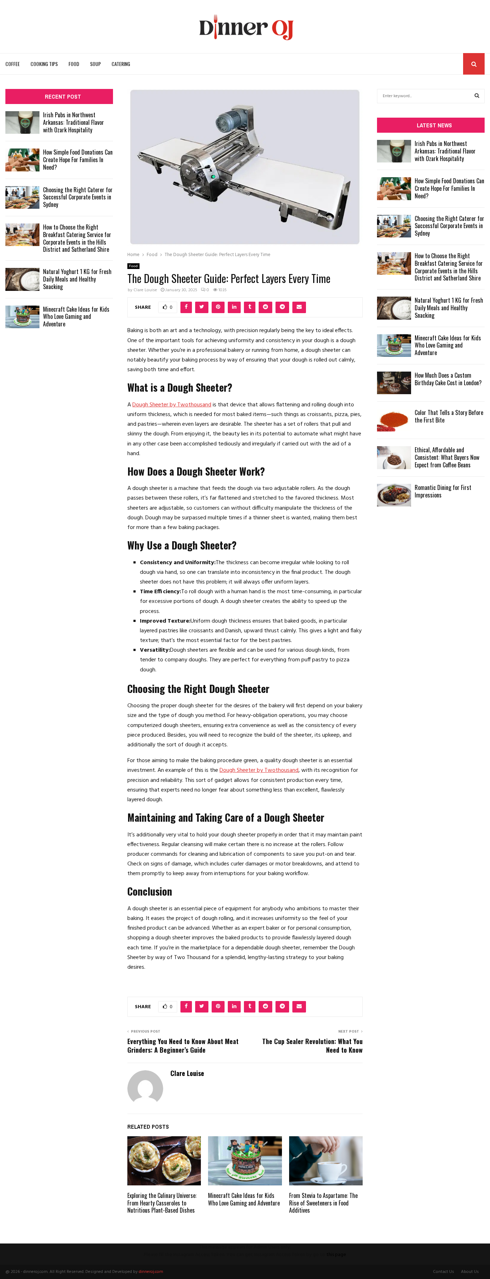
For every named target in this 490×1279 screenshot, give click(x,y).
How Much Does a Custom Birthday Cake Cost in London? (448, 379)
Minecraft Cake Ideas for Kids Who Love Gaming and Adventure (244, 1199)
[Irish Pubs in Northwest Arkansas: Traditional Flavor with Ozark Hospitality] (22, 122)
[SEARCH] (477, 96)
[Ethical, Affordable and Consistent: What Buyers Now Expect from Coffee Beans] (394, 457)
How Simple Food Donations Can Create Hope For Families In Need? (78, 159)
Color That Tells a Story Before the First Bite (449, 416)
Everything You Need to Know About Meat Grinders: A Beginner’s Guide (183, 1045)
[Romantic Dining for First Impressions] (394, 495)
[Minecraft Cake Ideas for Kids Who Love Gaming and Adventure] (22, 317)
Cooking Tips (44, 63)
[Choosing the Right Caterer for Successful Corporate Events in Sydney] (22, 197)
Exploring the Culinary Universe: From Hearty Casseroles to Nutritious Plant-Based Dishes (162, 1203)
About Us (470, 1272)
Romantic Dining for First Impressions (443, 491)
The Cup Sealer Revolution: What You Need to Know (312, 1045)
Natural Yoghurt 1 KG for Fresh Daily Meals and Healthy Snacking (77, 279)
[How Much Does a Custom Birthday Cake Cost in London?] (394, 383)
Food (74, 63)
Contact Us (443, 1272)
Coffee (12, 63)
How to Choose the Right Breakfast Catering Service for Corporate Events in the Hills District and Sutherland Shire (77, 238)
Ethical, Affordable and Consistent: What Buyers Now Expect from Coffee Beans (447, 457)
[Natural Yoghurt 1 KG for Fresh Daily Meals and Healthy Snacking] (22, 279)
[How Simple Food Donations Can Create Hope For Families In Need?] (22, 159)
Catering (121, 63)
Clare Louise (145, 290)
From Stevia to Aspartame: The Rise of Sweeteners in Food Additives (323, 1203)
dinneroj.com (151, 1271)
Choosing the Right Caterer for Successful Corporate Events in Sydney (78, 197)
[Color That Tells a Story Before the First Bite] (394, 420)
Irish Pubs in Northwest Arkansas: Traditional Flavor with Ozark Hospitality (73, 122)
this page (336, 1255)
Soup (95, 63)
